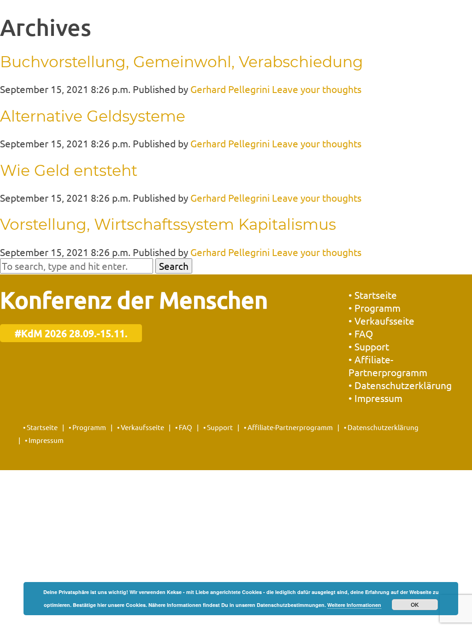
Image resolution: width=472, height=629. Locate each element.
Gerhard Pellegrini (230, 89)
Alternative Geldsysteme (92, 116)
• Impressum (375, 398)
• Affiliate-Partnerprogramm (288, 427)
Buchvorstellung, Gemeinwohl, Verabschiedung (181, 61)
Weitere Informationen (354, 604)
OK (415, 604)
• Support (368, 346)
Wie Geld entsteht (68, 170)
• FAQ (360, 333)
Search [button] (174, 266)
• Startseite (372, 295)
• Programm (374, 308)
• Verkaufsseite (381, 320)
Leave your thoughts (316, 89)
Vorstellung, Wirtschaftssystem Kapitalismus (168, 224)
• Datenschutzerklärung (400, 385)
